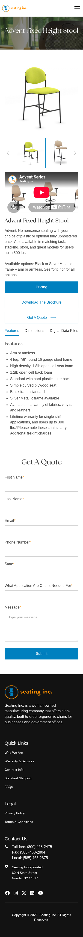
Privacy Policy (15, 813)
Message (13, 607)
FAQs (9, 787)
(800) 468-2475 (39, 847)
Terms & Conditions (19, 822)
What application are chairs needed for (38, 586)
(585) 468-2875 (35, 858)
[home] (14, 8)
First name (14, 477)
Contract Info (14, 769)
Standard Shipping (18, 778)
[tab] (12, 332)
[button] (76, 8)
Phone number (18, 542)
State (10, 564)
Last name (14, 499)
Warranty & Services (19, 761)
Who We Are (14, 752)
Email (10, 521)
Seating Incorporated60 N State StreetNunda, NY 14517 (27, 872)
